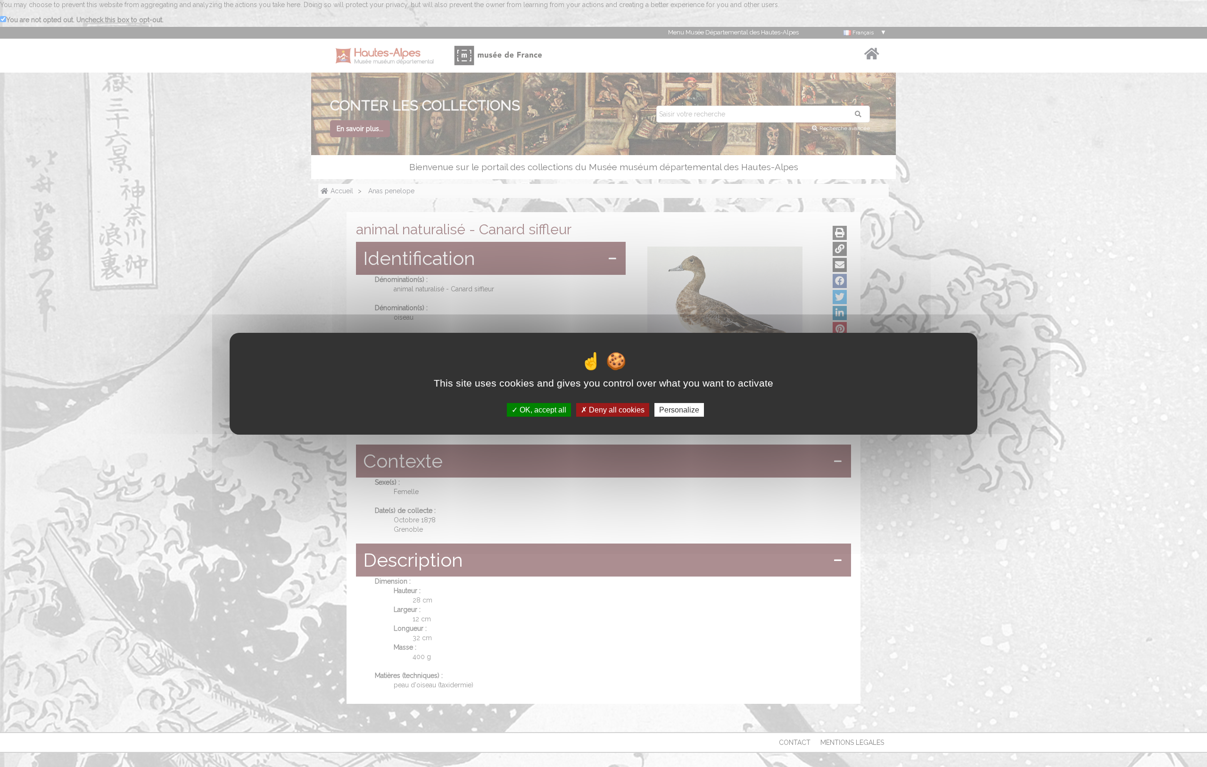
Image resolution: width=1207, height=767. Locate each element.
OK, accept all (542, 409)
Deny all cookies (616, 409)
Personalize (679, 409)
